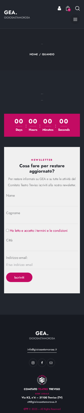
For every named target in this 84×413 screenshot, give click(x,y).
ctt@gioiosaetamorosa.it (42, 402)
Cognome (13, 212)
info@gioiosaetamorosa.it (42, 349)
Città (9, 240)
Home (34, 54)
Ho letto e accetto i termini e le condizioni (38, 230)
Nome (10, 195)
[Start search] (77, 8)
